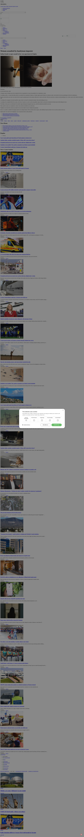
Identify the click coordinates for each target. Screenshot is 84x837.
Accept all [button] (56, 424)
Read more (42, 414)
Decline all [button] (45, 424)
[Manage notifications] (81, 834)
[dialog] (42, 418)
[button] (26, 425)
